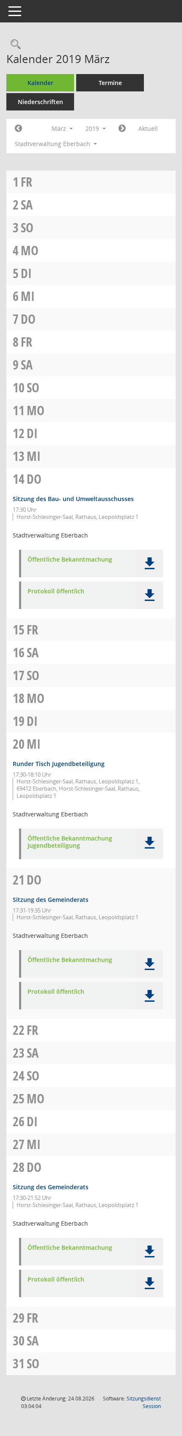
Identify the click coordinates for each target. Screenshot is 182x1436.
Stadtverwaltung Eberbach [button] (53, 144)
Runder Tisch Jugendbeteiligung (59, 764)
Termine (110, 83)
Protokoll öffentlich (56, 591)
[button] (149, 563)
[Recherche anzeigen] (13, 45)
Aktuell (148, 128)
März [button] (60, 128)
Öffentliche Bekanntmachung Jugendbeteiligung (70, 842)
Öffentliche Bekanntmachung (70, 559)
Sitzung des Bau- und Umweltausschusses (73, 499)
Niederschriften (40, 102)
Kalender (40, 83)
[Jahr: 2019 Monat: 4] (122, 128)
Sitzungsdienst (144, 1402)
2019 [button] (93, 128)
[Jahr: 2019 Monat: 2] (18, 128)
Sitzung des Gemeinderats (50, 900)
